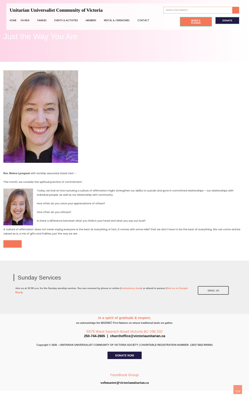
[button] (12, 244)
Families (42, 20)
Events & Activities (66, 20)
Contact (143, 20)
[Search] (235, 10)
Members (91, 20)
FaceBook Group (124, 375)
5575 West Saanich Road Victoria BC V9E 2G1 (124, 331)
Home (13, 20)
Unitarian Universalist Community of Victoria (56, 10)
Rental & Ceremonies (117, 20)
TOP (237, 391)
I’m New (25, 20)
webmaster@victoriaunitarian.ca (124, 382)
